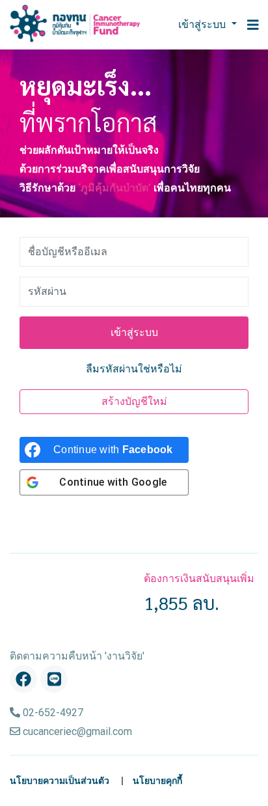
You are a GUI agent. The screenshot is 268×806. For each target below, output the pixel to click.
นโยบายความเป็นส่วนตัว (59, 781)
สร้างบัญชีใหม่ (134, 401)
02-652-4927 (51, 712)
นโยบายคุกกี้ (157, 781)
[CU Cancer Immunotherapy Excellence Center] (75, 23)
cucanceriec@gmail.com (76, 731)
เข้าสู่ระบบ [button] (203, 24)
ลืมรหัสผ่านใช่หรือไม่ (134, 369)
